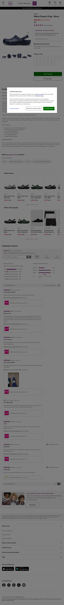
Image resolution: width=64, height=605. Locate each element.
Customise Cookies (14, 108)
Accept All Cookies (48, 108)
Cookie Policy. (39, 96)
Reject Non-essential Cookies (34, 108)
